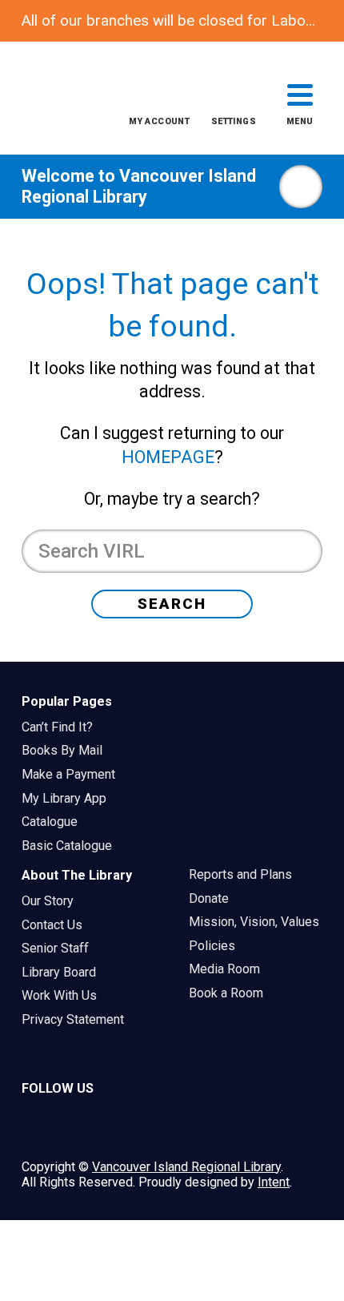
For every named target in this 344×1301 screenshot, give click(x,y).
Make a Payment (73, 774)
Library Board (64, 972)
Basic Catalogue (72, 845)
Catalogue (55, 821)
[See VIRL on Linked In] (172, 1126)
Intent (274, 1182)
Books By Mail (67, 750)
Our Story (53, 900)
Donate (214, 898)
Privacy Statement (78, 1019)
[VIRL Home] (51, 100)
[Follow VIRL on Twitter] (84, 1126)
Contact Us (57, 924)
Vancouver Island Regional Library (139, 186)
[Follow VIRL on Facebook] (131, 1126)
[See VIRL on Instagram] (39, 1126)
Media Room (229, 969)
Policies (217, 945)
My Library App (69, 798)
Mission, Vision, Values (259, 921)
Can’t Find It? (62, 727)
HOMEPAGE (168, 457)
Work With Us (64, 995)
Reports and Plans (245, 874)
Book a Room (231, 993)
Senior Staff (60, 948)
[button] (159, 107)
